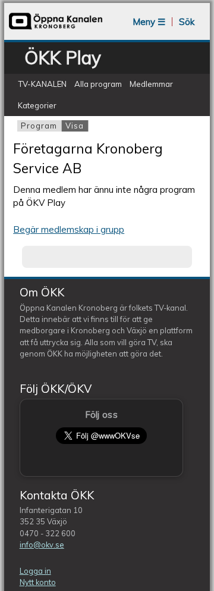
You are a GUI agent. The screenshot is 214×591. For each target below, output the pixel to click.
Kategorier (37, 105)
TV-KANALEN (42, 84)
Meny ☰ (149, 21)
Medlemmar (151, 84)
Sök (186, 21)
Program (39, 125)
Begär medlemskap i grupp (68, 229)
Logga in (35, 571)
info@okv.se (42, 544)
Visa (76, 125)
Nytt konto (38, 582)
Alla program (98, 84)
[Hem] (56, 28)
